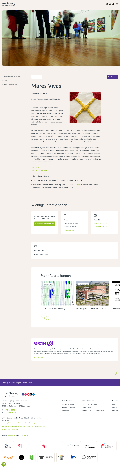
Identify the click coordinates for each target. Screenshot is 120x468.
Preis (5, 80)
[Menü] (116, 4)
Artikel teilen (113, 77)
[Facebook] (23, 394)
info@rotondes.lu (101, 226)
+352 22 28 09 (10, 410)
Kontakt (114, 407)
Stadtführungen (87, 407)
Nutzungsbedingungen (9, 423)
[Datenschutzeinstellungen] (3, 464)
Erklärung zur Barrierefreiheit (35, 426)
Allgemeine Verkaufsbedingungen (13, 426)
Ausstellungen (16, 383)
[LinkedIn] (33, 394)
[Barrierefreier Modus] (110, 4)
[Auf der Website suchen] (107, 4)
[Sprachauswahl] (113, 4)
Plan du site (15, 430)
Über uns (115, 410)
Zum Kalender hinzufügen (46, 224)
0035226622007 (101, 224)
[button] (43, 318)
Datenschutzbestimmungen (27, 423)
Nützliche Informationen (12, 76)
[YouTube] (28, 394)
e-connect (11, 435)
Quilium (26, 435)
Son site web (36, 167)
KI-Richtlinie (6, 430)
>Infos (78, 184)
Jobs (113, 404)
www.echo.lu (38, 357)
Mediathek (65, 410)
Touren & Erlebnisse (89, 404)
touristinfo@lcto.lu (10, 412)
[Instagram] (25, 394)
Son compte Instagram (39, 170)
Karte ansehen (69, 230)
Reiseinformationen (68, 407)
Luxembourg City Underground (93, 410)
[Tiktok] (31, 394)
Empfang (5, 383)
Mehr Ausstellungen (10, 85)
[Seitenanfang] (116, 373)
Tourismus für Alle (67, 404)
